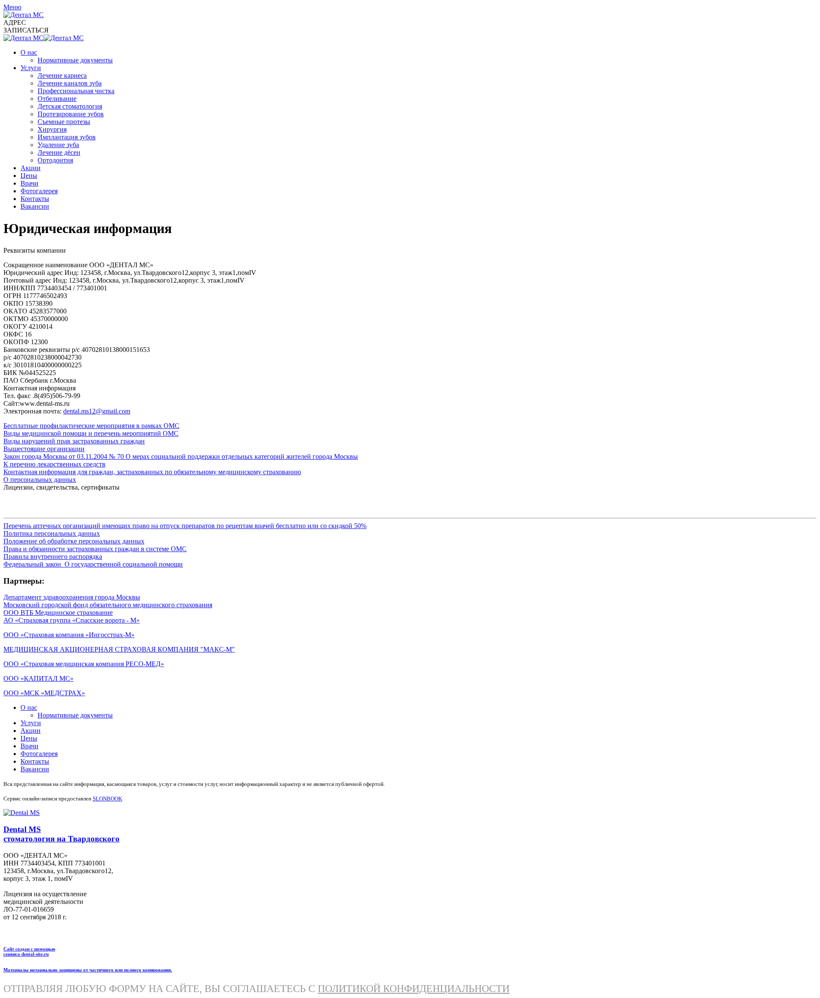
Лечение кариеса (62, 75)
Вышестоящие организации (44, 448)
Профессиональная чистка (76, 90)
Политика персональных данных (51, 533)
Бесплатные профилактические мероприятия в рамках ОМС (91, 425)
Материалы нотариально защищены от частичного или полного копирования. (87, 969)
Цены (28, 175)
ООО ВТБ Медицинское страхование (58, 612)
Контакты (34, 198)
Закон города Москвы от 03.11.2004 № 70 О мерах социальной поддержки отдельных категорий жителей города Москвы (180, 456)
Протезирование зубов (71, 114)
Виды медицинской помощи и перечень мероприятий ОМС (91, 433)
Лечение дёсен (59, 152)
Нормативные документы (75, 60)
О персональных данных (39, 479)
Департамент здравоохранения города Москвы (71, 597)
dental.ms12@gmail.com (96, 411)
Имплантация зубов (67, 137)
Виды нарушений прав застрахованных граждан (74, 441)
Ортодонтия (55, 160)
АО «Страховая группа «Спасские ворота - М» (71, 620)
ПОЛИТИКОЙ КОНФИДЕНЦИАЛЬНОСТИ (414, 988)
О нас (28, 52)
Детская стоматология (70, 106)
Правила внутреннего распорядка (52, 556)
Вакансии (34, 206)
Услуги (30, 67)
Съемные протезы (64, 121)
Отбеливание (57, 98)
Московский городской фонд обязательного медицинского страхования (107, 604)
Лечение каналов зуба (70, 83)
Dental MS (22, 829)
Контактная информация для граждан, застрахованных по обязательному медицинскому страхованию (152, 471)
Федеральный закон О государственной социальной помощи (93, 564)
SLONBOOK (107, 798)
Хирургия (52, 129)
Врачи (29, 183)
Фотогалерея (39, 191)
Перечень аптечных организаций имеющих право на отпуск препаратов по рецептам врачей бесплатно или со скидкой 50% (184, 525)
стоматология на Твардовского (61, 838)
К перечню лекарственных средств (54, 464)
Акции (30, 167)
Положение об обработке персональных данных (73, 541)
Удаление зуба (58, 144)
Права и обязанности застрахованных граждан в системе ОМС (95, 548)
